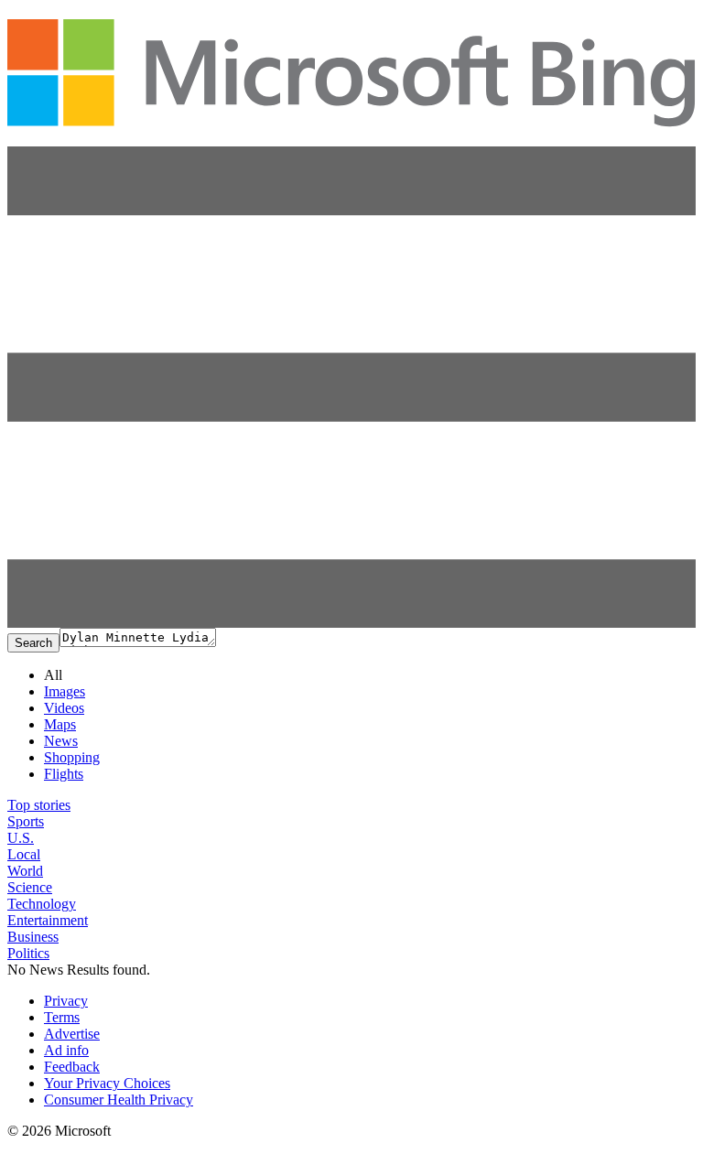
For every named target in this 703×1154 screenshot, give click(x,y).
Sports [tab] (25, 821)
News (61, 741)
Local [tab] (23, 854)
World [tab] (25, 871)
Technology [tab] (41, 903)
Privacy (66, 1000)
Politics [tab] (28, 953)
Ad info (66, 1050)
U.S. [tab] (20, 838)
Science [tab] (29, 887)
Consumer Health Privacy (118, 1099)
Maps (60, 724)
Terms (62, 1017)
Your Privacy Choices (107, 1083)
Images (64, 691)
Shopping (72, 757)
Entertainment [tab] (47, 920)
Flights (63, 774)
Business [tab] (33, 936)
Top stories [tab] (38, 805)
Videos (64, 708)
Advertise (72, 1033)
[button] (351, 623)
